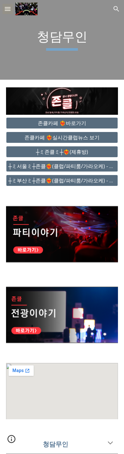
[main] (62, 39)
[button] (7, 9)
